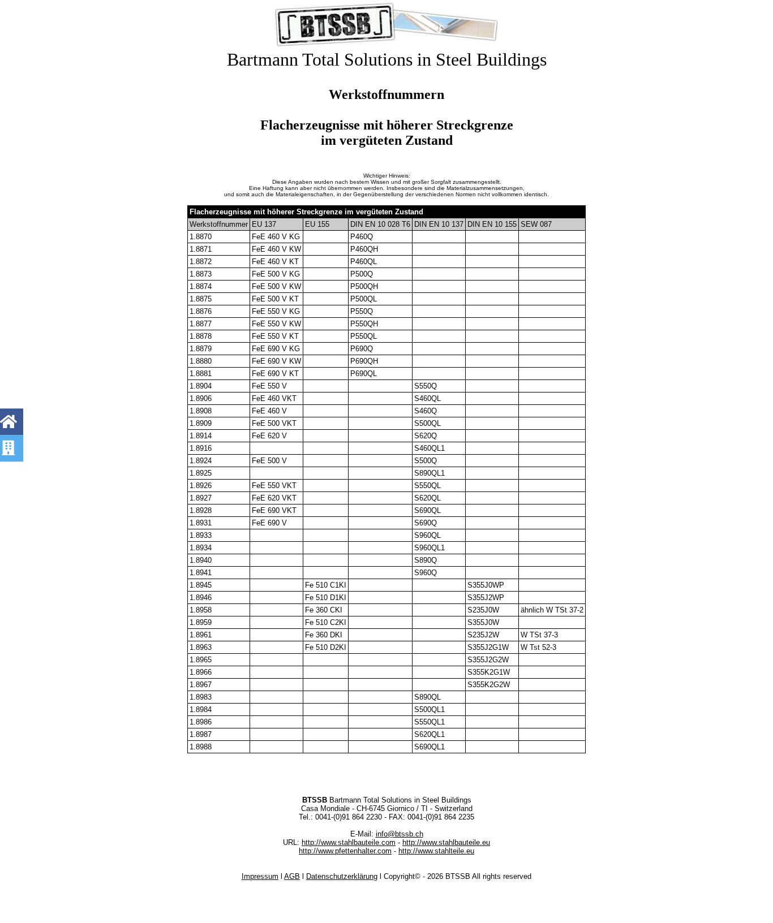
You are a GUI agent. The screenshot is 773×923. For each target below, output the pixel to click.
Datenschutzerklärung (341, 876)
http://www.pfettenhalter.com (345, 851)
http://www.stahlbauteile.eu (446, 842)
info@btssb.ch (399, 834)
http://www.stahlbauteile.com (349, 842)
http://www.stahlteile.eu (436, 851)
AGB (292, 876)
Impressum (260, 876)
